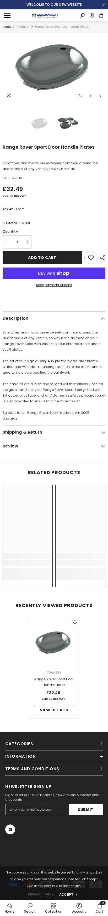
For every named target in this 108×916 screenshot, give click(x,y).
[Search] (82, 15)
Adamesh (54, 672)
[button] (90, 96)
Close (103, 5)
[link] (27, 563)
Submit (86, 809)
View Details (54, 710)
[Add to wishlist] (91, 257)
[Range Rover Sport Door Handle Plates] (54, 642)
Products (23, 27)
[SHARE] (101, 258)
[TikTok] (10, 829)
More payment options (54, 285)
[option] (54, 67)
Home (7, 27)
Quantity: (11, 231)
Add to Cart (42, 257)
